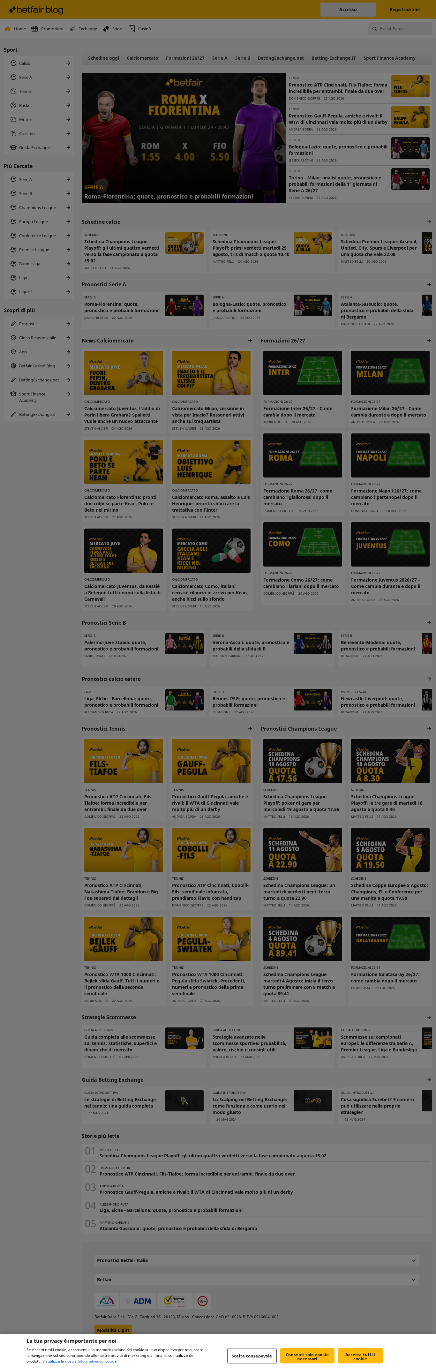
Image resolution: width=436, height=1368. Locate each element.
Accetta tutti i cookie (360, 1357)
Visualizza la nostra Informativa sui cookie (79, 1361)
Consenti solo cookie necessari (307, 1357)
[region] (218, 1351)
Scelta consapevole (252, 1355)
